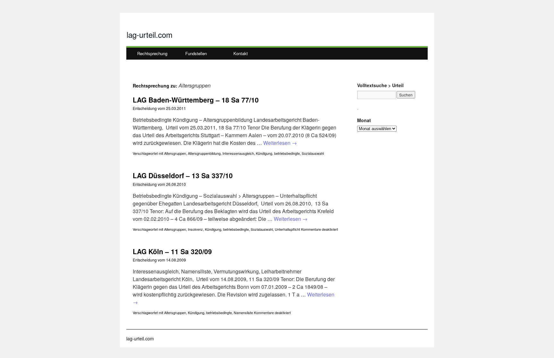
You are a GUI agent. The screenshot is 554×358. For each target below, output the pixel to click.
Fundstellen (196, 53)
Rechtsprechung (152, 53)
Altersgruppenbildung (204, 153)
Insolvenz (195, 229)
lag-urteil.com (149, 34)
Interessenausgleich (238, 153)
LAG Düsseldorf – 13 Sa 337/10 (183, 175)
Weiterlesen (280, 142)
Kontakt (240, 53)
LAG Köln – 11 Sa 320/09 (172, 251)
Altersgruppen (175, 153)
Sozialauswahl (313, 153)
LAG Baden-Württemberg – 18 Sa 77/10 (196, 99)
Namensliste (243, 312)
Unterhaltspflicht (287, 229)
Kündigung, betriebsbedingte (278, 153)
